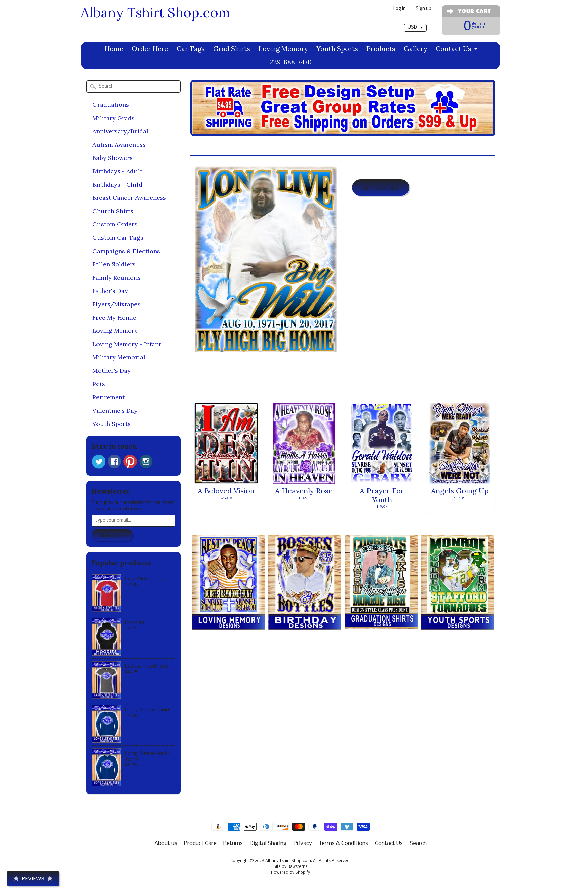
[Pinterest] (130, 461)
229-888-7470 (291, 62)
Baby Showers (112, 158)
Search (418, 843)
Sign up (423, 9)
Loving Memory (283, 48)
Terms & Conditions (343, 843)
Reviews (33, 878)
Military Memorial (118, 357)
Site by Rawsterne (290, 867)
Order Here (150, 48)
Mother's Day (111, 370)
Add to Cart (380, 187)
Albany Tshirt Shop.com (155, 12)
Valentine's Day (115, 410)
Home (114, 48)
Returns (233, 843)
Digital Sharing (268, 843)
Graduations (110, 104)
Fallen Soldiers (114, 264)
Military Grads (113, 118)
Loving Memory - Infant (126, 344)
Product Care (200, 843)
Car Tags (191, 48)
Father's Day (110, 291)
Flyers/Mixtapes (116, 304)
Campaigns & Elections (126, 251)
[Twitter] (98, 462)
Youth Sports (337, 48)
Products (380, 48)
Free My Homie (114, 317)
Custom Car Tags (117, 237)
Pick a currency (415, 20)
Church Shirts (112, 211)
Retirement (108, 397)
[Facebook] (114, 461)
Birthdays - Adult (117, 171)
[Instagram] (146, 461)
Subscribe (112, 535)
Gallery (415, 48)
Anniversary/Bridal (120, 131)
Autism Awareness (119, 144)
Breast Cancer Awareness (129, 198)
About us (165, 843)
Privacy (303, 843)
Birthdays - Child (117, 184)
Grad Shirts (231, 48)
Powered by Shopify (290, 873)
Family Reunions (116, 277)
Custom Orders (115, 224)
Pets (98, 384)
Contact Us (453, 48)
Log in (399, 9)
